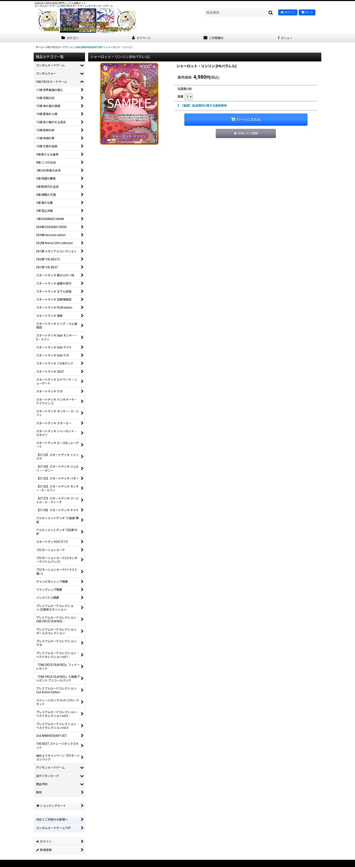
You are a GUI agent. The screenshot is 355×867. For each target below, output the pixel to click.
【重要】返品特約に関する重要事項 (204, 105)
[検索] (271, 12)
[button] (285, 38)
